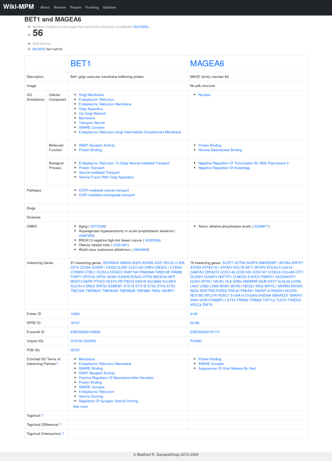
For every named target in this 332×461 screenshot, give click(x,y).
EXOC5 (253, 276)
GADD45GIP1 (285, 276)
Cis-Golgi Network (92, 113)
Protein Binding (90, 149)
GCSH (195, 281)
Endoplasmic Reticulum (96, 99)
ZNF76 (207, 304)
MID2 (259, 285)
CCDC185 (243, 271)
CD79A (85, 267)
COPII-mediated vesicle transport (104, 190)
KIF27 (272, 281)
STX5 (171, 285)
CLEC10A (136, 267)
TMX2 (155, 290)
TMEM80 (143, 290)
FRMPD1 (267, 276)
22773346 (98, 226)
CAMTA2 (197, 271)
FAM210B (162, 271)
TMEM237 (93, 290)
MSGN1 (297, 285)
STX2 (151, 285)
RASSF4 (277, 290)
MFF (171, 276)
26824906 (141, 249)
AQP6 (136, 262)
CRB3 (148, 267)
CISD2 (111, 267)
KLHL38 (284, 281)
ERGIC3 (116, 271)
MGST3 (76, 281)
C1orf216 (285, 267)
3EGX (75, 349)
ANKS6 (125, 262)
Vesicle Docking (91, 396)
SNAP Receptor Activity (97, 145)
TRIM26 (242, 299)
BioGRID (39, 49)
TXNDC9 (294, 299)
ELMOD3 (240, 276)
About (45, 7)
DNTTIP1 (225, 276)
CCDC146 (227, 271)
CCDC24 (274, 271)
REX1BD (197, 295)
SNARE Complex (92, 127)
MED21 (248, 285)
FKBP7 (76, 276)
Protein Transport (92, 167)
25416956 (140, 26)
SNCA (90, 285)
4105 (193, 313)
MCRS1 (236, 285)
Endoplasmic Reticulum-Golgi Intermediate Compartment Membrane (130, 131)
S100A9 (251, 295)
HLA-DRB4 (233, 281)
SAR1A (140, 281)
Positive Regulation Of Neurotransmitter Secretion (116, 377)
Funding (92, 7)
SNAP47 (295, 295)
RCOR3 (291, 290)
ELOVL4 (103, 271)
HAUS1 (218, 281)
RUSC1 (223, 295)
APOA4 (284, 262)
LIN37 (194, 285)
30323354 (152, 240)
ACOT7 (228, 262)
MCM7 (225, 285)
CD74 (75, 267)
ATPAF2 (226, 267)
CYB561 (176, 267)
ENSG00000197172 (205, 331)
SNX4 (194, 299)
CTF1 (299, 271)
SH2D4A (264, 295)
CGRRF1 (98, 267)
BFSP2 (260, 267)
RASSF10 (262, 290)
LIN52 (204, 285)
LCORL (296, 281)
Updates (109, 7)
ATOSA (195, 267)
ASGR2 (148, 262)
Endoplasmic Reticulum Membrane (105, 103)
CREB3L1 (161, 267)
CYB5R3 (77, 271)
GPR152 (88, 276)
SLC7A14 (78, 285)
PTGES (99, 281)
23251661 (120, 244)
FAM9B (176, 271)
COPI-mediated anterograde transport (107, 194)
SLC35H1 (169, 281)
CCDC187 (259, 271)
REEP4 (111, 281)
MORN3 (284, 285)
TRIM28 (255, 299)
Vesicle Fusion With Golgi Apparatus (106, 176)
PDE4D (233, 290)
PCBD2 (221, 290)
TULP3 (281, 299)
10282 (75, 313)
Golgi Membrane (91, 94)
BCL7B (239, 267)
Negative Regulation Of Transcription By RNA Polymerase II (243, 162)
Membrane (87, 117)
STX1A (128, 285)
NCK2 (194, 290)
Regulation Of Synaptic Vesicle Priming (108, 400)
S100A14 (237, 295)
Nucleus (204, 94)
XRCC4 (195, 304)
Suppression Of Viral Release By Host (227, 368)
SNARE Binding (91, 368)
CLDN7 (122, 267)
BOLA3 (272, 267)
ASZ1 (159, 262)
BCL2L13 (171, 262)
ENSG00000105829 (85, 331)
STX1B (140, 285)
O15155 (76, 340)
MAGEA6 (207, 63)
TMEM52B (127, 290)
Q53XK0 (89, 340)
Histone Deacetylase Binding (220, 149)
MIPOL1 (271, 285)
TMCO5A (78, 290)
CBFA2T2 (212, 271)
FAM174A (130, 271)
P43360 (196, 340)
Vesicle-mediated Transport (99, 172)
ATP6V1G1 (210, 267)
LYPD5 (147, 276)
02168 (194, 322)
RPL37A (211, 295)
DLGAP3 (196, 276)
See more (80, 406)
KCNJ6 (135, 276)
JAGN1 (111, 276)
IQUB (262, 281)
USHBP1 (168, 290)
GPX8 (100, 276)
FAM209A (146, 271)
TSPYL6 (268, 299)
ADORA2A (111, 262)
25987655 (86, 235)
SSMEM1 (115, 285)
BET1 (81, 63)
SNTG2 (101, 285)
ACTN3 (239, 262)
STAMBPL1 (217, 299)
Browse (60, 7)
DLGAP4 (210, 276)
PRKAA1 (247, 290)
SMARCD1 (280, 295)
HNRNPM (250, 281)
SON (203, 299)
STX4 (161, 285)
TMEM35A (110, 290)
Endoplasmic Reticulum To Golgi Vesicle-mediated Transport (124, 162)
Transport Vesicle (92, 122)
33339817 (261, 226)
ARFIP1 (297, 262)
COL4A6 (288, 271)
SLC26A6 (154, 281)
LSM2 (214, 285)
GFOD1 (206, 281)
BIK (182, 262)
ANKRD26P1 (268, 262)
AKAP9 (252, 262)
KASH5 (123, 276)
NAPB (88, 281)
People (75, 7)
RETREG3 (126, 281)
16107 (75, 322)
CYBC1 (90, 271)
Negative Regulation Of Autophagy (224, 167)
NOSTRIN (207, 290)
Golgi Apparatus (91, 108)
